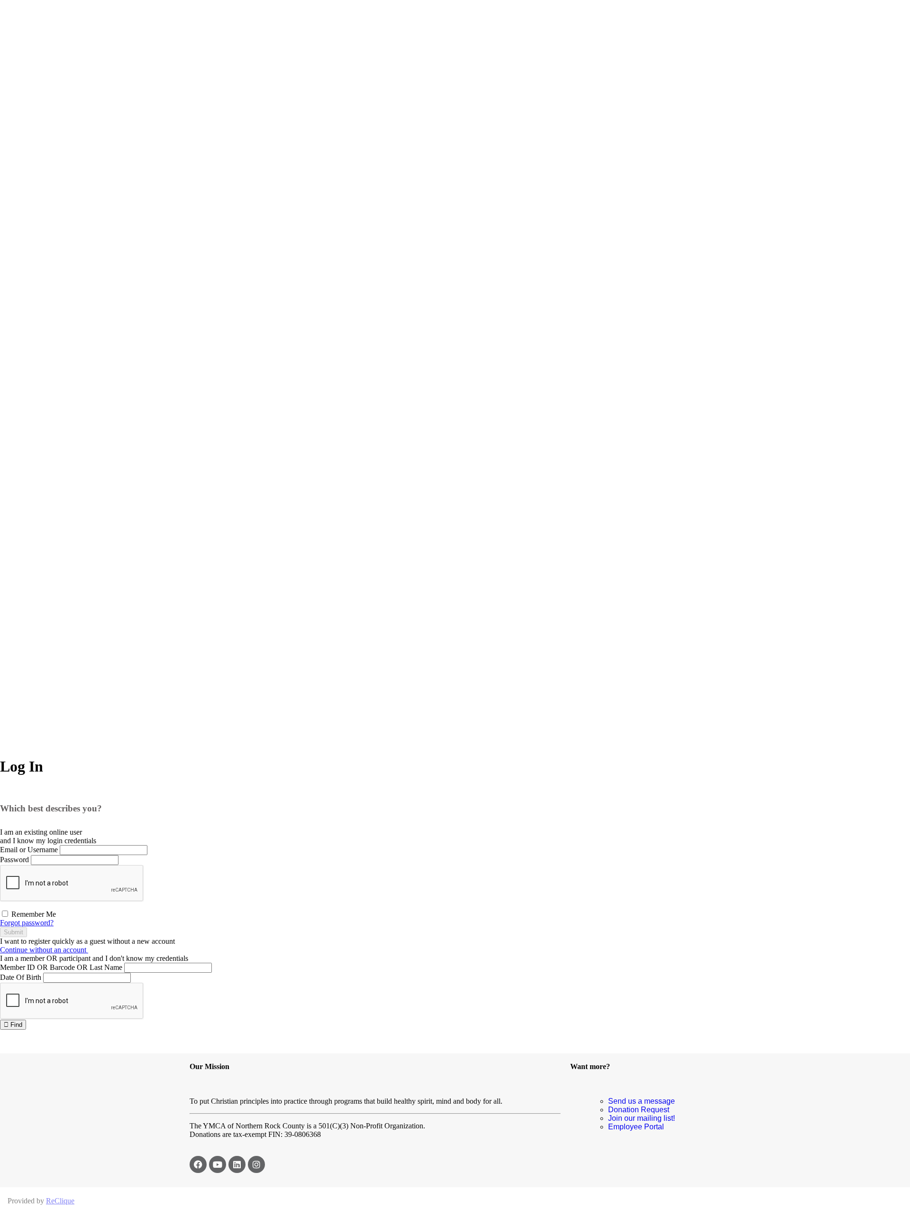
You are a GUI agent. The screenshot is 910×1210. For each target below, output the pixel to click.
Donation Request (638, 1110)
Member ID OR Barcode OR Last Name (61, 967)
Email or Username (29, 850)
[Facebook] (198, 1164)
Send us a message (641, 1101)
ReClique (60, 1201)
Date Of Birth (20, 977)
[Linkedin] (237, 1164)
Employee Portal (636, 1127)
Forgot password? (27, 923)
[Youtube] (217, 1164)
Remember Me (32, 914)
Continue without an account (44, 950)
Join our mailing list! (641, 1118)
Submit (13, 932)
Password (14, 860)
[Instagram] (256, 1164)
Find (15, 1024)
